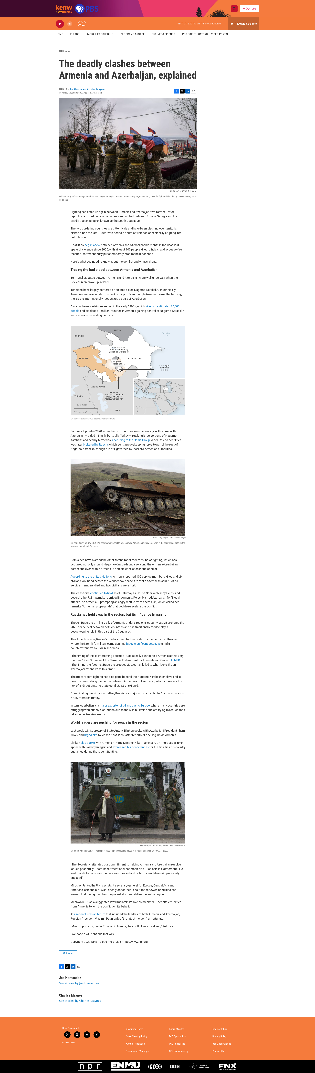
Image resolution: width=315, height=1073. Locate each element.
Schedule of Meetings (137, 1051)
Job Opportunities (221, 1044)
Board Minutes (176, 1029)
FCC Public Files (177, 1044)
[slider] (74, 23)
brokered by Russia (95, 444)
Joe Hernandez (77, 89)
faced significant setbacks (143, 643)
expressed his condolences (131, 747)
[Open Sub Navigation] (65, 34)
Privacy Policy (219, 1036)
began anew (92, 245)
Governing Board (134, 1029)
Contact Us (218, 1051)
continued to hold (101, 593)
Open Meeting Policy (136, 1036)
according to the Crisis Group (131, 440)
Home (59, 34)
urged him (90, 735)
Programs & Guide (132, 34)
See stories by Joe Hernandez (79, 983)
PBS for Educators (195, 34)
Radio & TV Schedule (99, 34)
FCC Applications (178, 1036)
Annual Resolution (135, 1044)
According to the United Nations (91, 576)
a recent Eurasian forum (89, 914)
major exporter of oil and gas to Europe (125, 705)
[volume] (70, 24)
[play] (60, 24)
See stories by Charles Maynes (80, 1001)
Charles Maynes (96, 89)
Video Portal (220, 34)
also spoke (88, 742)
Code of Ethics (219, 1029)
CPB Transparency (178, 1051)
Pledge (74, 34)
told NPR (174, 660)
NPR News (65, 51)
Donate (251, 8)
